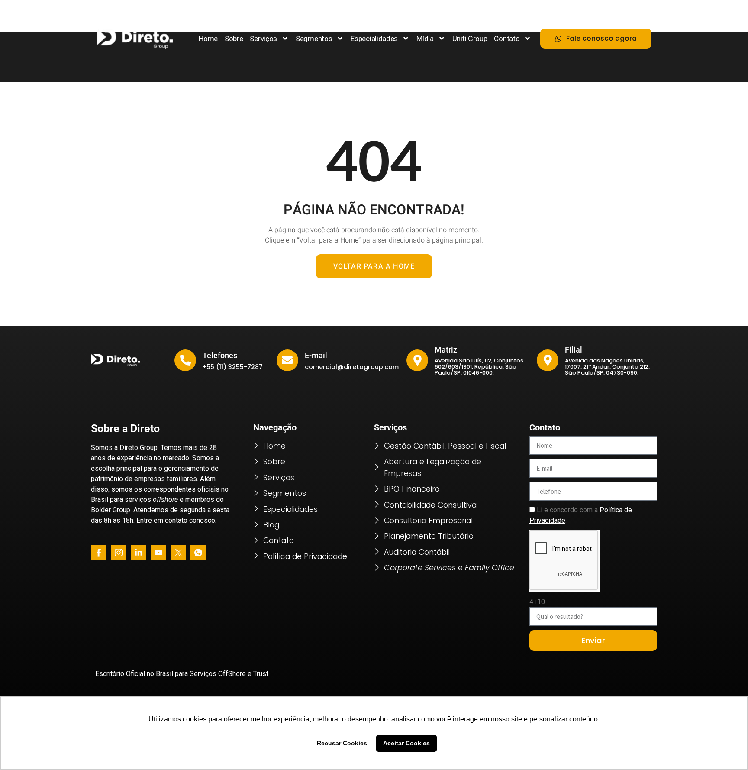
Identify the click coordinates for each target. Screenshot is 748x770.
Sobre (234, 38)
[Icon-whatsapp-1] (198, 552)
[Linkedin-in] (138, 552)
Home (208, 38)
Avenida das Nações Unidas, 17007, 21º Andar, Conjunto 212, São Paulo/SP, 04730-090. (607, 366)
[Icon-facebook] (98, 552)
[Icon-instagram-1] (118, 552)
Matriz (446, 350)
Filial (573, 350)
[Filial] (547, 360)
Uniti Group (469, 38)
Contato (506, 38)
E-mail (316, 355)
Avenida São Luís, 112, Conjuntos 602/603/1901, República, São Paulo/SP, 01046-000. (479, 366)
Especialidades (374, 38)
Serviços (263, 38)
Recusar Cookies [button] (342, 743)
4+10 (537, 602)
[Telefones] (185, 360)
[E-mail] (287, 360)
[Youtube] (158, 552)
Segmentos (314, 38)
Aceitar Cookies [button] (406, 743)
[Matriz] (417, 360)
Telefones (220, 355)
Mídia (425, 38)
